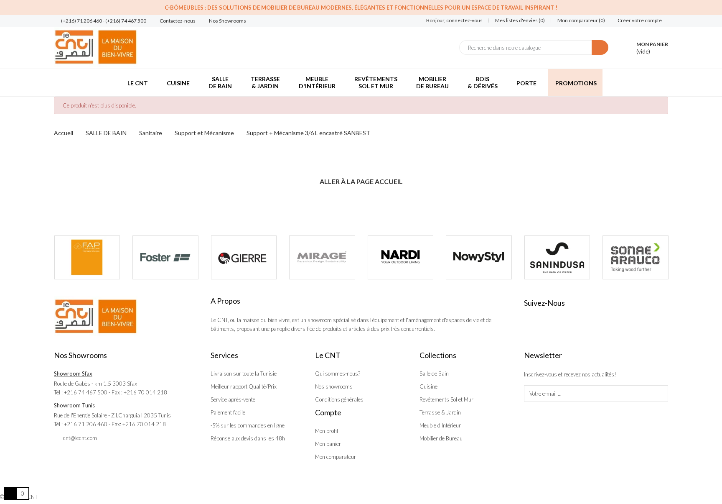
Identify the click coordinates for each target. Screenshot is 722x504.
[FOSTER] (165, 257)
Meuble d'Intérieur (440, 425)
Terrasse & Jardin (440, 412)
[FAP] (87, 257)
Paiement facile (228, 412)
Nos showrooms (334, 386)
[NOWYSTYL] (479, 257)
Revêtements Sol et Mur (446, 399)
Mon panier (328, 443)
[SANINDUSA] (557, 257)
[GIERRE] (244, 257)
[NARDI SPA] (401, 257)
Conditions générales (339, 399)
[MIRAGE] (322, 257)
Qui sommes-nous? (337, 373)
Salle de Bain (434, 373)
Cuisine (428, 386)
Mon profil (326, 430)
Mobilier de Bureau (441, 438)
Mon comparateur (335, 456)
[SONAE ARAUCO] (635, 257)
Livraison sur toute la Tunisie (244, 373)
